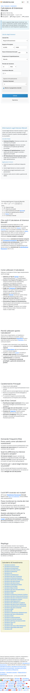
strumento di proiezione (10, 240)
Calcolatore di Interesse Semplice (13, 578)
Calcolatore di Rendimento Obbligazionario (15, 612)
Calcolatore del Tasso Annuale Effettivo (14, 589)
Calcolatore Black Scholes (11, 588)
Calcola (15, 95)
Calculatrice (11, 683)
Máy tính (25, 686)
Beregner (17, 678)
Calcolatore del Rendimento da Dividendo (15, 606)
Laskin (18, 686)
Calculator (17, 680)
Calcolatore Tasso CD (9, 622)
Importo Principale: (7, 44)
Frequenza (12, 288)
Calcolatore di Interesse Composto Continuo (16, 594)
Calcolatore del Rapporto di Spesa (13, 599)
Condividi (26, 16)
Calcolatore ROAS (8, 616)
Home (2, 6)
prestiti (17, 352)
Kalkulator (2, 685)
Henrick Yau (9, 13)
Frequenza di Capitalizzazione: (10, 56)
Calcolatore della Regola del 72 (12, 601)
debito (26, 231)
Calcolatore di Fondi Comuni (11, 566)
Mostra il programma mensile (13, 88)
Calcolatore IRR (8, 611)
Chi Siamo (2, 672)
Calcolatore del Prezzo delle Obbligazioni (15, 625)
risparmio (13, 411)
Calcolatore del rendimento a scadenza (14, 602)
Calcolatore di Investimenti (11, 568)
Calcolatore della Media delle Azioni (13, 627)
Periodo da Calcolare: (8, 64)
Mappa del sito (22, 672)
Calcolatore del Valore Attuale (12, 581)
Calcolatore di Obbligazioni (11, 574)
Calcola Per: (5, 37)
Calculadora (26, 678)
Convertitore (3, 674)
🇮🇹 (22, 2)
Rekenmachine (11, 688)
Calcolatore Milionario (10, 591)
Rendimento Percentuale (14, 495)
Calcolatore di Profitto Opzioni (12, 570)
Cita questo (5, 16)
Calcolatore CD (8, 573)
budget (3, 519)
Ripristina (15, 100)
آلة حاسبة (20, 688)
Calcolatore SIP (8, 629)
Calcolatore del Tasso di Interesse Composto (16, 597)
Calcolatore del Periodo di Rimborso (13, 579)
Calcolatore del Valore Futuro (12, 583)
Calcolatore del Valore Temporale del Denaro (16, 596)
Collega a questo (15, 16)
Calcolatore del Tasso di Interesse (13, 576)
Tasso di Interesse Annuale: (9, 52)
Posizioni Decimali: (8, 81)
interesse (3, 229)
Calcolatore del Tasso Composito (12, 607)
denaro (19, 228)
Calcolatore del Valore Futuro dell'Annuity (15, 604)
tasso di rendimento (14, 496)
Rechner (2, 688)
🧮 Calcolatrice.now (7, 2)
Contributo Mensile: (7, 70)
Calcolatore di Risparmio (10, 571)
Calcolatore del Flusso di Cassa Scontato (14, 620)
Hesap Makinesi (21, 683)
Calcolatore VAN (8, 624)
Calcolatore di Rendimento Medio (13, 584)
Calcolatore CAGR (8, 593)
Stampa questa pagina (8, 15)
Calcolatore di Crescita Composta (13, 619)
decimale (22, 210)
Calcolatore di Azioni (9, 565)
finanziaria (20, 338)
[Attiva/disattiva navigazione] (28, 2)
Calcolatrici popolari (11, 672)
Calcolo (16, 276)
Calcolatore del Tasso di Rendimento (13, 614)
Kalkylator (11, 686)
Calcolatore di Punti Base (10, 586)
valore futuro (11, 349)
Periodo (11, 295)
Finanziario (7, 6)
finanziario (21, 340)
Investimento (13, 6)
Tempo (7, 214)
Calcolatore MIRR (8, 609)
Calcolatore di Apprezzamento (12, 617)
